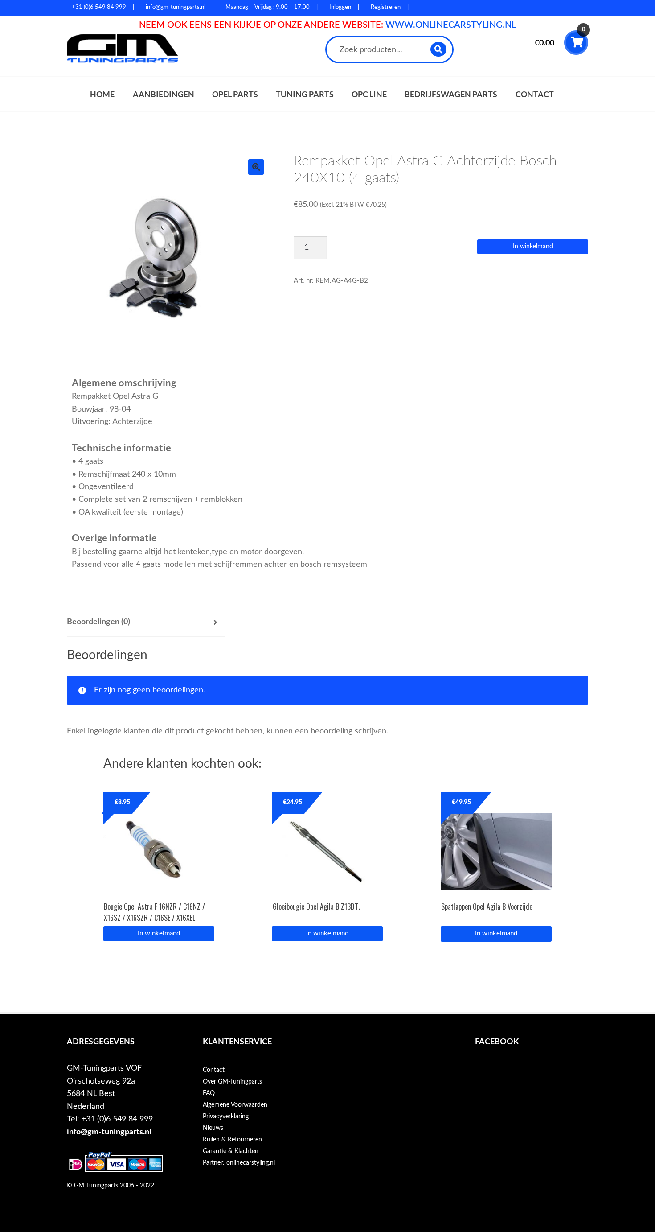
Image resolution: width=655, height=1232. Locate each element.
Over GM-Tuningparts (232, 1082)
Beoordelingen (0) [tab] (98, 622)
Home (102, 94)
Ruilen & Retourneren (232, 1140)
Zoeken (438, 49)
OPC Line (369, 94)
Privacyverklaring (226, 1116)
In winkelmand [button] (159, 933)
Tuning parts (305, 94)
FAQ (209, 1093)
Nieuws (213, 1128)
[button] (256, 167)
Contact (535, 94)
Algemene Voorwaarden (235, 1105)
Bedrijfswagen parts (451, 94)
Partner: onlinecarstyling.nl (239, 1163)
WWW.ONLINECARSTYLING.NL (450, 25)
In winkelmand (533, 246)
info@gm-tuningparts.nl (109, 1132)
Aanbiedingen (163, 94)
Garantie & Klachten (230, 1151)
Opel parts (235, 94)
